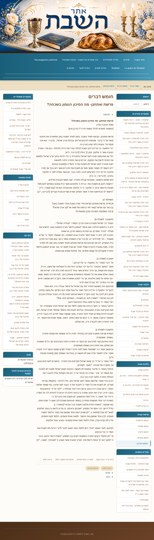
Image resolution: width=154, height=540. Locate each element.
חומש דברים (142, 443)
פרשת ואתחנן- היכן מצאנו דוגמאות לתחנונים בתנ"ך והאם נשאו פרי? (19, 302)
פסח (27, 220)
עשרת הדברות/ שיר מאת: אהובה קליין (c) (19, 289)
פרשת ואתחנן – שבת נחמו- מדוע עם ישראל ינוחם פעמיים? (19, 341)
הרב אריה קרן (23, 225)
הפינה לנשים (100, 68)
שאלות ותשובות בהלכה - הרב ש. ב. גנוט (134, 377)
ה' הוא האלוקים (142, 246)
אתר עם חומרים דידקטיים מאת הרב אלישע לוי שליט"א (134, 483)
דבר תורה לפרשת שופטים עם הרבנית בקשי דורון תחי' (135, 165)
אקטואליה (144, 500)
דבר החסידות (23, 196)
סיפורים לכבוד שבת (140, 311)
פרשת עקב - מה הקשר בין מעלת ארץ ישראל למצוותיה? (134, 229)
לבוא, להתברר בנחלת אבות (136, 133)
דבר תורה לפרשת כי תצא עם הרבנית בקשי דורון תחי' (136, 140)
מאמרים (145, 338)
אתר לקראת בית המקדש (138, 470)
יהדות (146, 400)
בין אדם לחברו (142, 406)
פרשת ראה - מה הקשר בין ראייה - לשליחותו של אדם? (133, 189)
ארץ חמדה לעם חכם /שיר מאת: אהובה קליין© (18, 330)
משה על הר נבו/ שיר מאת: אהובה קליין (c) (19, 267)
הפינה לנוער (84, 68)
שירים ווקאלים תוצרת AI (138, 261)
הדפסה (106, 114)
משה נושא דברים (141, 276)
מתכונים (145, 300)
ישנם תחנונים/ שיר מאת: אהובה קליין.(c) (18, 315)
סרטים (126, 60)
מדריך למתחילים (110, 60)
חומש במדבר (143, 438)
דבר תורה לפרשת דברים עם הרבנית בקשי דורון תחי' (136, 268)
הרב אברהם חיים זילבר (18, 202)
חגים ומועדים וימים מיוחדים (136, 394)
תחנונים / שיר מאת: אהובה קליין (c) (20, 257)
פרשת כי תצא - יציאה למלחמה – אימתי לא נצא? (134, 155)
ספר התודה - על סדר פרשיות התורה (136, 319)
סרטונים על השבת (140, 326)
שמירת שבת (23, 208)
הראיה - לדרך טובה (140, 197)
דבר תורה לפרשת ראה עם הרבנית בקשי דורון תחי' (137, 204)
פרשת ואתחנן (81, 459)
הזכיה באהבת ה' (141, 221)
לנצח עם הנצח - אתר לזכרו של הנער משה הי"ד (135, 492)
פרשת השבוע (143, 350)
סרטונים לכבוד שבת (140, 355)
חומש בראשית (142, 420)
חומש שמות (143, 426)
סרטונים (70, 68)
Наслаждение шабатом (45, 60)
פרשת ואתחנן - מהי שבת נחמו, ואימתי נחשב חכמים (135, 238)
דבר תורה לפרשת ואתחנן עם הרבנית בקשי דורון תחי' (136, 253)
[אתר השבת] (77, 25)
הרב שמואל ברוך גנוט (19, 191)
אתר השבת (139, 60)
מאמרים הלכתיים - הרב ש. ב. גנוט (135, 387)
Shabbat (115, 68)
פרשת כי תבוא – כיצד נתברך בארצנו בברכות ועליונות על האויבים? (136, 123)
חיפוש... (145, 104)
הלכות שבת (143, 370)
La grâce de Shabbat (135, 68)
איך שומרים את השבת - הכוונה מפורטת (80, 60)
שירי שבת (144, 332)
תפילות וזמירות (142, 344)
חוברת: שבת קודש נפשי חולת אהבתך (135, 292)
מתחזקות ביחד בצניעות (138, 458)
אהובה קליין (107, 468)
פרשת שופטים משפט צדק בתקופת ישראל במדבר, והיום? (135, 180)
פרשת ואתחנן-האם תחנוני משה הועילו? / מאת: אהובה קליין (19, 246)
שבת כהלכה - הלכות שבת (137, 464)
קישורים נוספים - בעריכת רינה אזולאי (135, 507)
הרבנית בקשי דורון (21, 214)
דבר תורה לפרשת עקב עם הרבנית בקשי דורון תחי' (133, 214)
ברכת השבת (143, 475)
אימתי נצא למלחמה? (139, 148)
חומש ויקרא (143, 432)
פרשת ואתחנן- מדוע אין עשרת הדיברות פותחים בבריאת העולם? (18, 278)
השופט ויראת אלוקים (139, 172)
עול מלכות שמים (21, 322)
